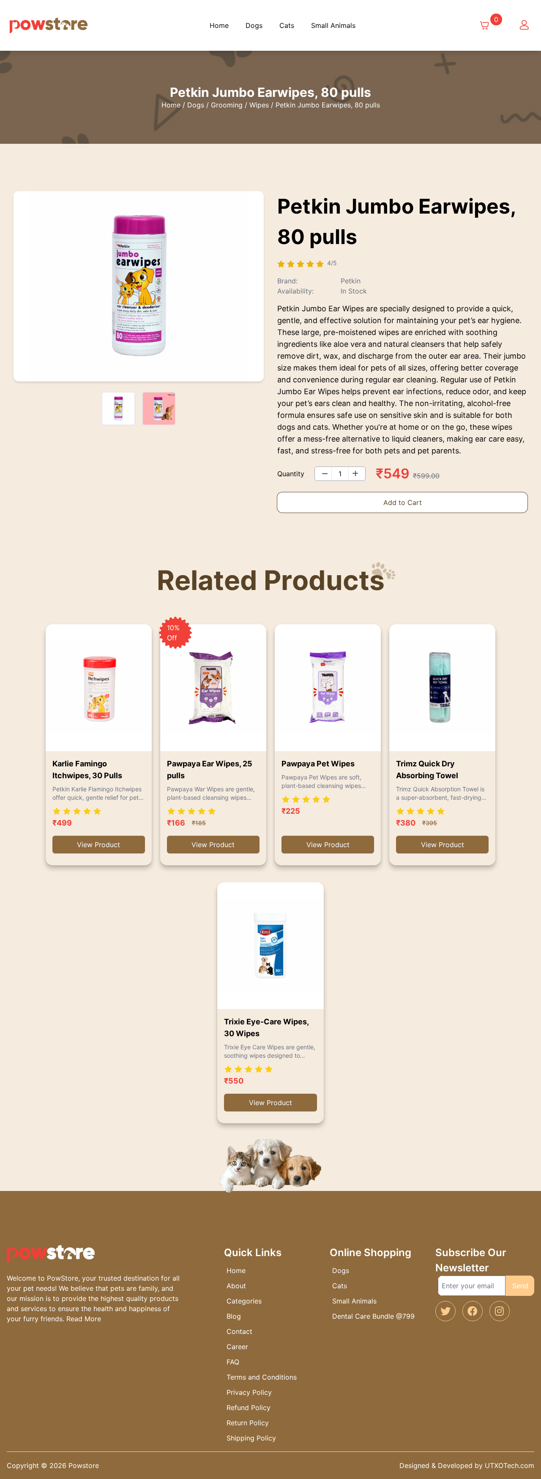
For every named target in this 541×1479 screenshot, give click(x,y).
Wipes (259, 105)
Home (219, 25)
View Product (98, 844)
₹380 (405, 822)
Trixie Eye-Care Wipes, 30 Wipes (266, 1027)
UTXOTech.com (509, 1465)
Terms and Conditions (262, 1377)
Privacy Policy (249, 1392)
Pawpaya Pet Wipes (318, 763)
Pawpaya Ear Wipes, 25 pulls (209, 769)
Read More (83, 1318)
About (236, 1285)
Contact (239, 1331)
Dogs (254, 25)
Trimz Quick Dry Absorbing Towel (427, 769)
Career (237, 1346)
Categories (244, 1301)
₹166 (176, 822)
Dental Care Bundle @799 (373, 1316)
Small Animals (333, 25)
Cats (286, 25)
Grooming (227, 105)
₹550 (233, 1080)
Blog (234, 1316)
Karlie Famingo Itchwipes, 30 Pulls (87, 769)
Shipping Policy (251, 1438)
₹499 (62, 822)
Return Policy (248, 1423)
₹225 (290, 811)
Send (520, 1285)
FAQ (233, 1362)
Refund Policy (248, 1407)
